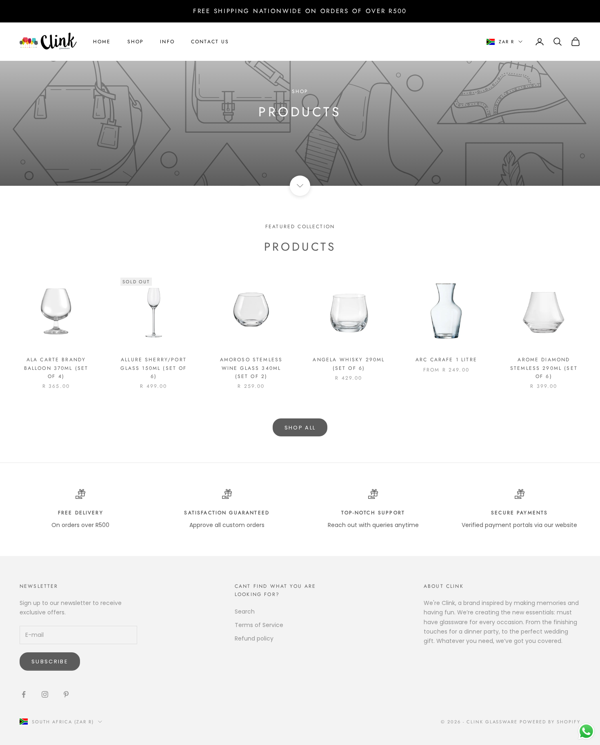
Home (102, 41)
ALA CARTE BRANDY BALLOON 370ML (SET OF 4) (56, 368)
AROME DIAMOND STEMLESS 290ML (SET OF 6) (544, 368)
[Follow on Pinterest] (66, 694)
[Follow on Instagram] (45, 694)
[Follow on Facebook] (24, 694)
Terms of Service (259, 625)
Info (167, 41)
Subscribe (49, 661)
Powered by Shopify (550, 721)
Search (245, 611)
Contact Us (210, 41)
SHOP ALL (300, 427)
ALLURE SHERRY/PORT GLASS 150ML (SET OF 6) (153, 368)
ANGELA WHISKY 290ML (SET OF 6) (348, 363)
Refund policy (254, 638)
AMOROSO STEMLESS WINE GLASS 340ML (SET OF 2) (251, 368)
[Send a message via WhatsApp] (586, 731)
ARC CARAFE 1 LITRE (446, 359)
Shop (135, 41)
